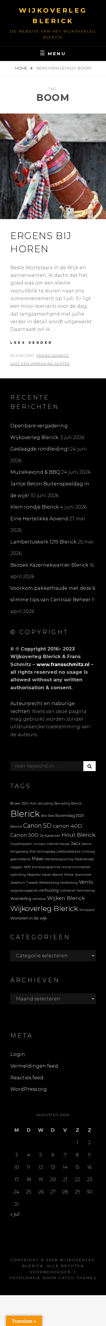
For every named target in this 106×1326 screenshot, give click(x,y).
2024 (25, 803)
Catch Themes (78, 1278)
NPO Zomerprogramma (42, 867)
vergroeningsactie (24, 891)
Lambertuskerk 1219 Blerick (43, 542)
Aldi (33, 803)
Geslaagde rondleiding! (39, 449)
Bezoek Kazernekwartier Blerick (49, 565)
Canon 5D (37, 825)
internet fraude (58, 844)
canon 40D (67, 826)
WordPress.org (28, 1089)
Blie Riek (47, 816)
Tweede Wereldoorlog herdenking (52, 883)
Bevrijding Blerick (68, 803)
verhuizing (49, 890)
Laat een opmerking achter (40, 364)
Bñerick (16, 827)
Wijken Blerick (66, 898)
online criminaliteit (76, 867)
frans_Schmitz (53, 355)
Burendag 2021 (69, 815)
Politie (69, 875)
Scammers (83, 875)
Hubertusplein (21, 844)
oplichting (18, 875)
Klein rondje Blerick (34, 507)
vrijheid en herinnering (77, 891)
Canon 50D (24, 835)
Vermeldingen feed (34, 1066)
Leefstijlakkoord (68, 851)
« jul (15, 1214)
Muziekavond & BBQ (35, 472)
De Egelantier (50, 836)
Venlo (86, 882)
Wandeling (20, 898)
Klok (32, 851)
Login (17, 1054)
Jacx (76, 843)
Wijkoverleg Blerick (44, 908)
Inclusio (39, 844)
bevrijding (45, 803)
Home (21, 68)
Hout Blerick (78, 834)
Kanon (87, 844)
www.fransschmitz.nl (63, 664)
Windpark (87, 910)
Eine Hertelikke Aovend (39, 518)
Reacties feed (26, 1078)
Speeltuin (17, 883)
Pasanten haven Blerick (45, 875)
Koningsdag (46, 851)
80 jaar (15, 803)
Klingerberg (19, 851)
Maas (37, 858)
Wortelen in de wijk (28, 918)
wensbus (39, 899)
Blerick (25, 814)
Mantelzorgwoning (58, 859)
